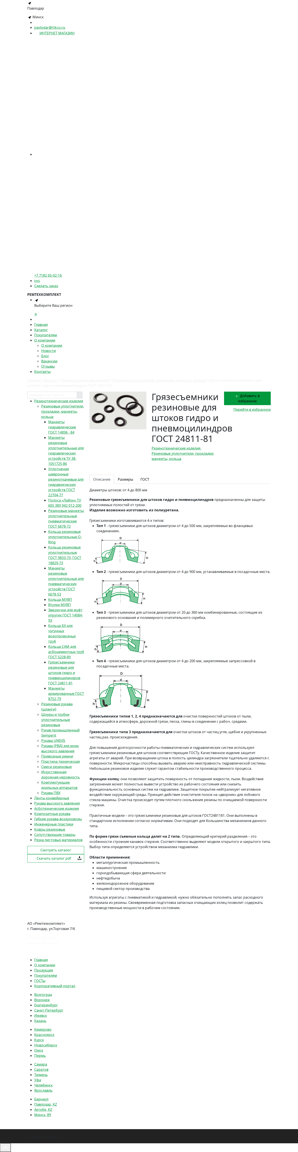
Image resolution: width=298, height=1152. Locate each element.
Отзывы (48, 366)
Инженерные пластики (53, 824)
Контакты (42, 371)
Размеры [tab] (125, 479)
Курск (39, 1039)
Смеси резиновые (56, 766)
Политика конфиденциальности (54, 951)
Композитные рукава (52, 813)
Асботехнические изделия (56, 808)
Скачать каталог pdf (54, 858)
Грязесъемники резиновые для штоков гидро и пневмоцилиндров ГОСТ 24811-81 (64, 672)
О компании (44, 340)
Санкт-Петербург (48, 1010)
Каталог (41, 329)
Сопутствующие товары (54, 834)
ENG (37, 281)
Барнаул (41, 1099)
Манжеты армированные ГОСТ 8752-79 (66, 693)
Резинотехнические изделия (58, 401)
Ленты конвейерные (51, 798)
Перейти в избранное (252, 409)
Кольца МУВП (60, 599)
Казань (40, 1020)
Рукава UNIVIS (53, 740)
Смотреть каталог (55, 850)
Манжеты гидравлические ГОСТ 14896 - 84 (62, 427)
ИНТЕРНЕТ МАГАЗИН (57, 33)
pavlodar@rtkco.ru (49, 27)
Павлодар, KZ (45, 1104)
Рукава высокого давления (57, 803)
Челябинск (43, 1085)
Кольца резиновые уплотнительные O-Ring (65, 536)
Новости (48, 350)
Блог (45, 356)
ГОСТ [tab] (144, 479)
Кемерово (42, 1029)
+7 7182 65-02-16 (41, 937)
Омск (38, 1050)
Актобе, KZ (43, 1109)
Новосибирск (45, 1045)
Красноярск (44, 1034)
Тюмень (41, 1074)
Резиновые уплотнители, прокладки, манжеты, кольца (62, 411)
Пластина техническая (60, 761)
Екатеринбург (46, 1005)
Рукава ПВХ (50, 792)
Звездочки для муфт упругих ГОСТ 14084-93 (65, 615)
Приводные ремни (57, 756)
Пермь (40, 1055)
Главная (41, 324)
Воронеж (42, 999)
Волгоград (43, 994)
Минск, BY (42, 1114)
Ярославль (43, 1090)
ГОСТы (39, 980)
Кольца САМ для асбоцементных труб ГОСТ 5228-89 (66, 651)
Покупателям (45, 335)
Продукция (43, 970)
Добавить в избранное (249, 398)
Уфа (37, 1080)
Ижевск (40, 1015)
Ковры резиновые (49, 829)
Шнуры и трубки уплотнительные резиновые (55, 719)
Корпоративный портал (54, 986)
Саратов (41, 1069)
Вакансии (49, 361)
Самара (40, 1064)
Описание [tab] (101, 479)
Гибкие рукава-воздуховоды (58, 819)
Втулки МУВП (59, 604)
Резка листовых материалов (58, 839)
